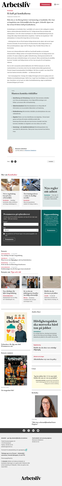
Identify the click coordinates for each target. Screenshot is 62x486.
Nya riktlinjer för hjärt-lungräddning (11, 255)
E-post (5, 222)
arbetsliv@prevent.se (6, 446)
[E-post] (38, 430)
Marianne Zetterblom (30, 150)
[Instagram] (28, 430)
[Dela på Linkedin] (15, 161)
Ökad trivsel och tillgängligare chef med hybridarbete (16, 260)
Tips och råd (16, 272)
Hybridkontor (4, 258)
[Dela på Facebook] (12, 161)
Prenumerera (46, 4)
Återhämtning (4, 262)
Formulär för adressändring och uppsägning (13, 450)
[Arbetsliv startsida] (31, 478)
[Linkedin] (33, 430)
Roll (4, 228)
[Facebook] (24, 430)
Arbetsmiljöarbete (5, 253)
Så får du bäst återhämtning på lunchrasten (13, 264)
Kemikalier (10, 10)
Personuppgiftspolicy (7, 458)
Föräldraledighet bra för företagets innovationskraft (16, 269)
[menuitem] (16, 4)
